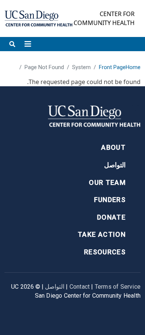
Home (133, 67)
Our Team (107, 182)
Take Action (102, 234)
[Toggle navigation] (28, 44)
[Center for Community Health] (94, 118)
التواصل (115, 165)
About (113, 147)
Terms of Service (118, 286)
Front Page (112, 67)
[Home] (38, 18)
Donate (111, 217)
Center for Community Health (104, 18)
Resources (105, 252)
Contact (80, 286)
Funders (110, 200)
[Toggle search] (12, 44)
